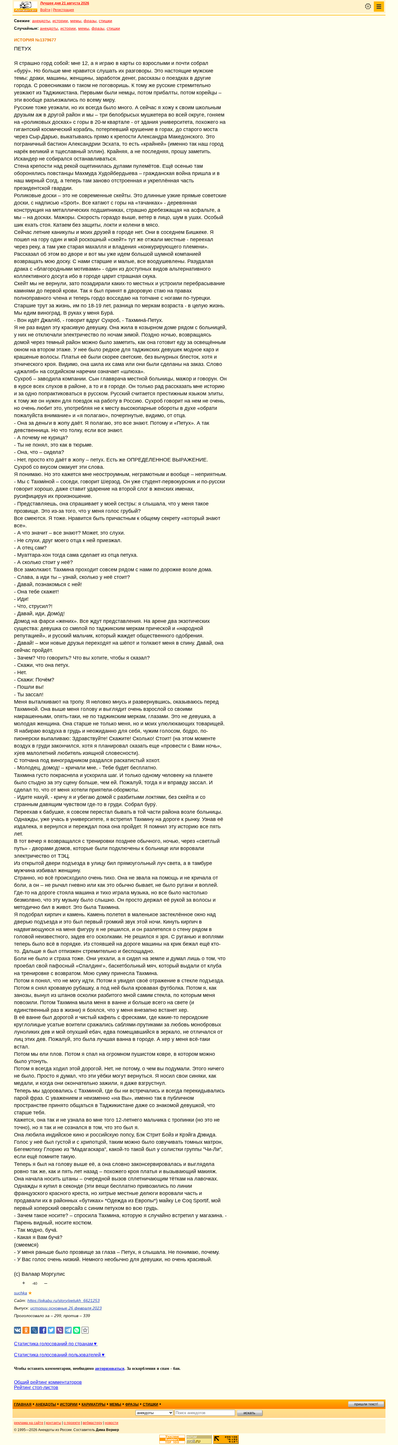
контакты (53, 1423)
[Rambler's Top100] (172, 1439)
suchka (20, 1293)
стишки (105, 20)
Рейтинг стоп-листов (36, 1387)
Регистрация (63, 10)
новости (111, 1423)
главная (22, 1404)
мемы (75, 20)
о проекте (72, 1423)
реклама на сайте (28, 1423)
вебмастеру (92, 1423)
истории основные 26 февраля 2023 (66, 1308)
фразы (90, 20)
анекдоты (41, 20)
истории (60, 20)
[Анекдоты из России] (25, 6)
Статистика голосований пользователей (57, 1354)
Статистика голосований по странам (53, 1343)
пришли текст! (366, 1404)
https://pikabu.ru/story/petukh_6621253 (63, 1300)
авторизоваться (109, 1368)
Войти (45, 10)
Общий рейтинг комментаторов (48, 1382)
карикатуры (93, 1404)
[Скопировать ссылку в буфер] (85, 1330)
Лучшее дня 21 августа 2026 (64, 3)
